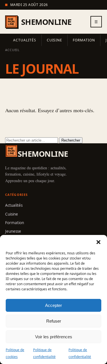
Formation (84, 40)
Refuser (53, 321)
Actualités (24, 40)
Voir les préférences (53, 336)
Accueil (12, 50)
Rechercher (70, 140)
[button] (98, 242)
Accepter (53, 305)
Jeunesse (13, 231)
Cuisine (54, 40)
